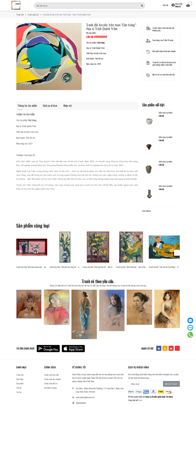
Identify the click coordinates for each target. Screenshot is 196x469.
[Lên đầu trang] (190, 459)
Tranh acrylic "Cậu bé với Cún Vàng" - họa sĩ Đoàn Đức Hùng (164, 266)
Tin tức (18, 391)
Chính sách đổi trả (51, 383)
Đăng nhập (178, 3)
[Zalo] (190, 328)
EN (167, 5)
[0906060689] (190, 335)
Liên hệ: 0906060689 (96, 37)
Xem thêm (146, 210)
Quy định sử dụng (50, 387)
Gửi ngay (172, 384)
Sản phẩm (20, 383)
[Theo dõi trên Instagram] (177, 348)
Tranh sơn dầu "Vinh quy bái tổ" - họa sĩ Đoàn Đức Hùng (98, 266)
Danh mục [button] (21, 367)
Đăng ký (178, 6)
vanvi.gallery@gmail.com (85, 397)
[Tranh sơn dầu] (31, 247)
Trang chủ (20, 374)
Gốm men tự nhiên (165, 112)
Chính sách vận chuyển (52, 379)
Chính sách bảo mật (51, 374)
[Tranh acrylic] (131, 247)
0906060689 (81, 402)
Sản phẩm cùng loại (32, 225)
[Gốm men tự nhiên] (149, 120)
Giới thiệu (19, 379)
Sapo (140, 400)
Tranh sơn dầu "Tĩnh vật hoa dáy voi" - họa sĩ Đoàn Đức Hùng (64, 266)
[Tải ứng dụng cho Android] (48, 348)
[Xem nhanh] (32, 260)
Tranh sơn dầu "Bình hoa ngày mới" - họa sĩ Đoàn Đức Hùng (31, 266)
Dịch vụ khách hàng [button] (138, 367)
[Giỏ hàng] (188, 5)
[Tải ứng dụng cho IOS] (73, 348)
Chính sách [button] (50, 367)
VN (164, 5)
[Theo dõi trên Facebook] (158, 348)
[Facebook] (190, 320)
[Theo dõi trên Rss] (164, 348)
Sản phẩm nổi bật (153, 104)
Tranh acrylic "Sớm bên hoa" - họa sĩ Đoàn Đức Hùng (131, 266)
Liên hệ (18, 387)
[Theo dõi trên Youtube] (171, 348)
